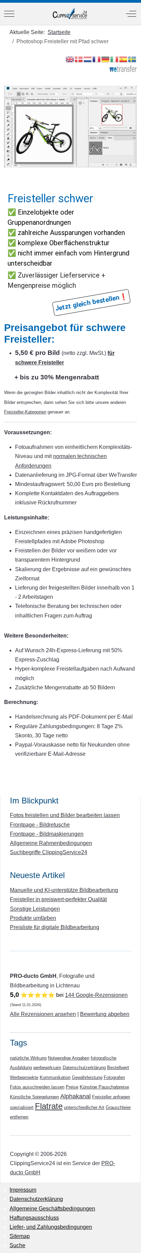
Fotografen (114, 1077)
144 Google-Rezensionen (96, 995)
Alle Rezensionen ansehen (43, 1014)
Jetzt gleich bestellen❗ (91, 302)
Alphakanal (75, 1096)
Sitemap (20, 1236)
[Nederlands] (88, 59)
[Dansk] (79, 59)
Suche (17, 1245)
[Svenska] (132, 59)
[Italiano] (114, 59)
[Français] (96, 59)
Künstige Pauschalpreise (104, 1087)
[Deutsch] (105, 59)
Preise (72, 1087)
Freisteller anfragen (111, 1096)
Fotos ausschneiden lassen (37, 1087)
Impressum (23, 1190)
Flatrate (49, 1106)
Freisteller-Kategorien (25, 411)
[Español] (123, 59)
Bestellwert (118, 1067)
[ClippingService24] (70, 13)
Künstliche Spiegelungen (34, 1096)
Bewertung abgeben (104, 1014)
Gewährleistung (87, 1077)
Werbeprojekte (24, 1077)
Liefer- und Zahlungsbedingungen (51, 1227)
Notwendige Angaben (68, 1058)
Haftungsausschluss (34, 1218)
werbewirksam (47, 1067)
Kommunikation (55, 1077)
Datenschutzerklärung (84, 1067)
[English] (70, 59)
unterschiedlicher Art (84, 1107)
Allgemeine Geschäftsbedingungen (52, 1208)
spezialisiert (22, 1107)
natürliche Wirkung (28, 1058)
